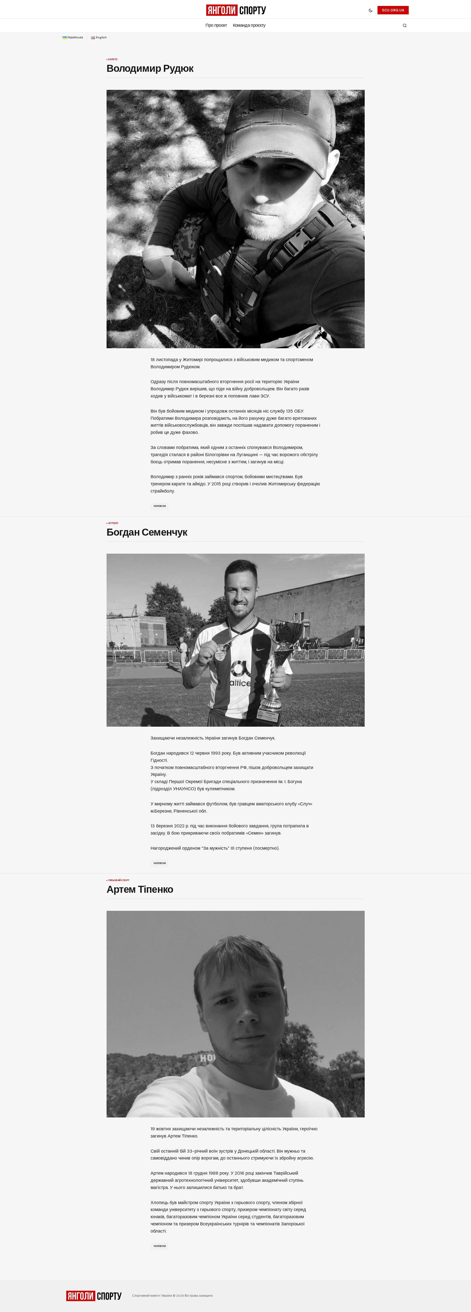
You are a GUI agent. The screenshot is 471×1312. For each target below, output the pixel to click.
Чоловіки (160, 506)
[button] (371, 10)
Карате (113, 59)
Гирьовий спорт (119, 880)
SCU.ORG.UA (393, 10)
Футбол (113, 523)
